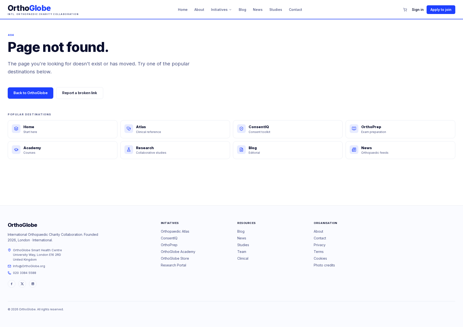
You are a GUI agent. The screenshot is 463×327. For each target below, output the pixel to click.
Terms (319, 252)
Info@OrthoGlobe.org (29, 266)
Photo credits (324, 265)
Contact (295, 9)
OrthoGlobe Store (175, 258)
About (199, 9)
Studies (275, 9)
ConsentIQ (169, 238)
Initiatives (219, 9)
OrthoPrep (169, 245)
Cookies (320, 258)
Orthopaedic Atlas (175, 231)
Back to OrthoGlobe (31, 92)
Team (241, 252)
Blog (242, 9)
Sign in (418, 9)
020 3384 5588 (24, 273)
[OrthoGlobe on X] (22, 284)
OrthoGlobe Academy (178, 252)
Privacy (320, 245)
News (258, 9)
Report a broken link (79, 92)
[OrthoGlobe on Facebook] (11, 284)
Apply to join (440, 9)
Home (183, 9)
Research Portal (173, 265)
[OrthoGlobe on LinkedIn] (33, 284)
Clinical (242, 258)
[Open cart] (405, 10)
